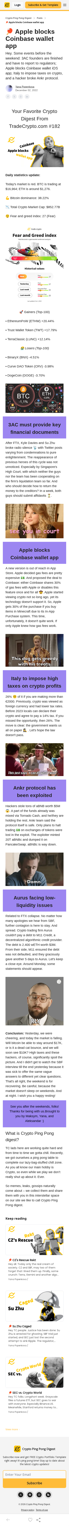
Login (17, 5)
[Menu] (65, 4)
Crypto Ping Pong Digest (18, 18)
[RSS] (48, 1495)
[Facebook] (30, 1495)
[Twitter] (21, 1495)
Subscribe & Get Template (43, 5)
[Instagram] (39, 1495)
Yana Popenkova (24, 86)
